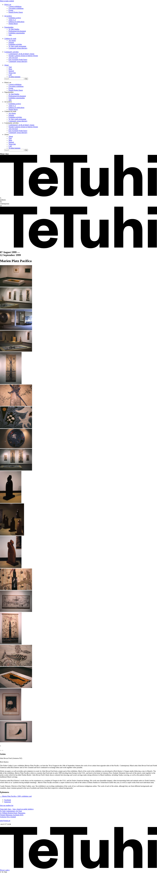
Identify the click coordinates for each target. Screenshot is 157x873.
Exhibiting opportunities (17, 33)
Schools (11, 42)
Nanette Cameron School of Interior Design (23, 56)
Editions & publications (16, 22)
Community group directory (18, 48)
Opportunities (8, 27)
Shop (10, 69)
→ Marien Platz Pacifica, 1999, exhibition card (16, 796)
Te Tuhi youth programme (17, 46)
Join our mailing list (6, 805)
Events (11, 10)
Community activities (11, 52)
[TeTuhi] (78, 196)
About (6, 65)
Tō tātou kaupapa (14, 77)
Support (11, 71)
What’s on (7, 4)
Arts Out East (13, 58)
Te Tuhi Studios (14, 29)
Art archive (8, 16)
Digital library (13, 23)
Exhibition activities (15, 44)
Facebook (7, 800)
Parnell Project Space (16, 12)
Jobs (10, 35)
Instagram (7, 802)
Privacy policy (5, 870)
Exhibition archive (15, 18)
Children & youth (10, 38)
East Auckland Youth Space (18, 59)
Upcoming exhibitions (16, 8)
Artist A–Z (12, 20)
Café (10, 75)
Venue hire (12, 73)
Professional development (17, 31)
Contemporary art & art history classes (21, 54)
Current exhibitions (15, 6)
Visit (10, 67)
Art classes (12, 40)
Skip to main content (7, 1)
